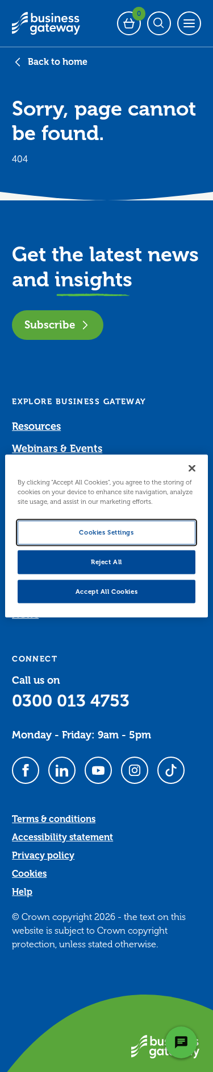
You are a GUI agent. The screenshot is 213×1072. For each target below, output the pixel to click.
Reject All (106, 561)
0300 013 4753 (71, 700)
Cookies (29, 874)
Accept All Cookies (106, 591)
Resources (36, 426)
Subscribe (49, 325)
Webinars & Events (57, 448)
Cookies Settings (106, 532)
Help (22, 892)
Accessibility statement (62, 837)
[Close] (191, 467)
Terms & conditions (53, 819)
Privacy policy (43, 856)
